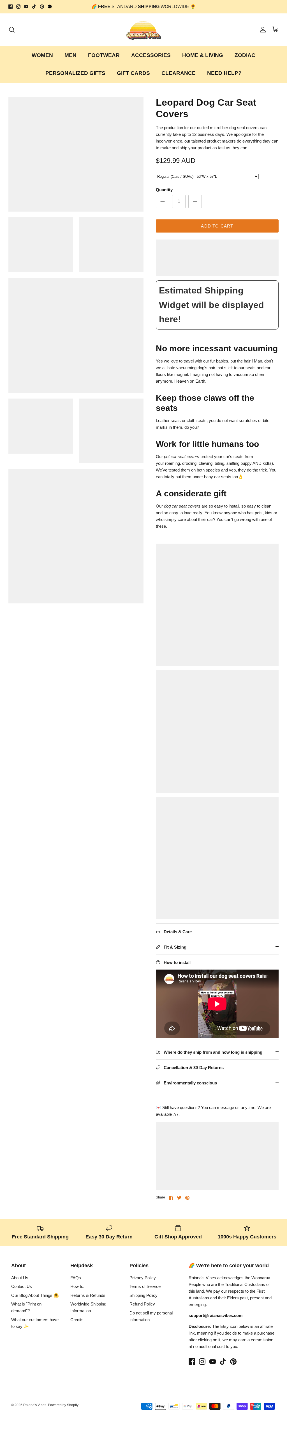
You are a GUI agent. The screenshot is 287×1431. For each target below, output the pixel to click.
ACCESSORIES (151, 55)
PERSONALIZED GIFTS (75, 73)
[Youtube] (26, 6)
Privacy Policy (142, 1277)
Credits (77, 1319)
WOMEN (42, 55)
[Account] (261, 29)
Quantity (164, 189)
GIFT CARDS (133, 73)
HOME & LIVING (202, 55)
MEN (70, 55)
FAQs (75, 1277)
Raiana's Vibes (34, 1405)
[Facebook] (10, 6)
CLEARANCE (178, 73)
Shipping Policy (143, 1295)
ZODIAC (245, 55)
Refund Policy (142, 1304)
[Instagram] (18, 6)
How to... (78, 1286)
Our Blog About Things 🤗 (35, 1295)
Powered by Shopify (63, 1405)
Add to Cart (217, 226)
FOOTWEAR (104, 55)
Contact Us (21, 1286)
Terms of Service (145, 1286)
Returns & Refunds (87, 1295)
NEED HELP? (224, 73)
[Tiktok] (34, 6)
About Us (19, 1277)
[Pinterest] (42, 6)
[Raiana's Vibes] (143, 30)
